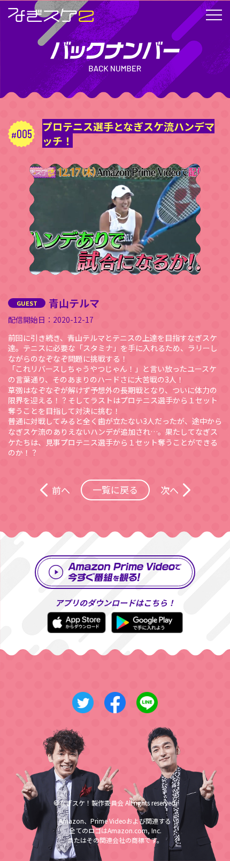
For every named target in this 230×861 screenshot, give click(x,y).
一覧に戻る (115, 489)
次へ (169, 490)
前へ (61, 490)
